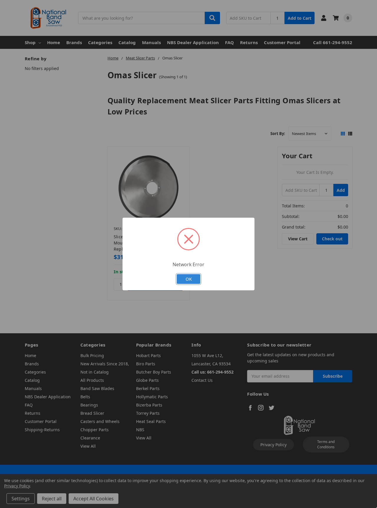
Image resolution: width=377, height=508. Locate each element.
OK (189, 279)
